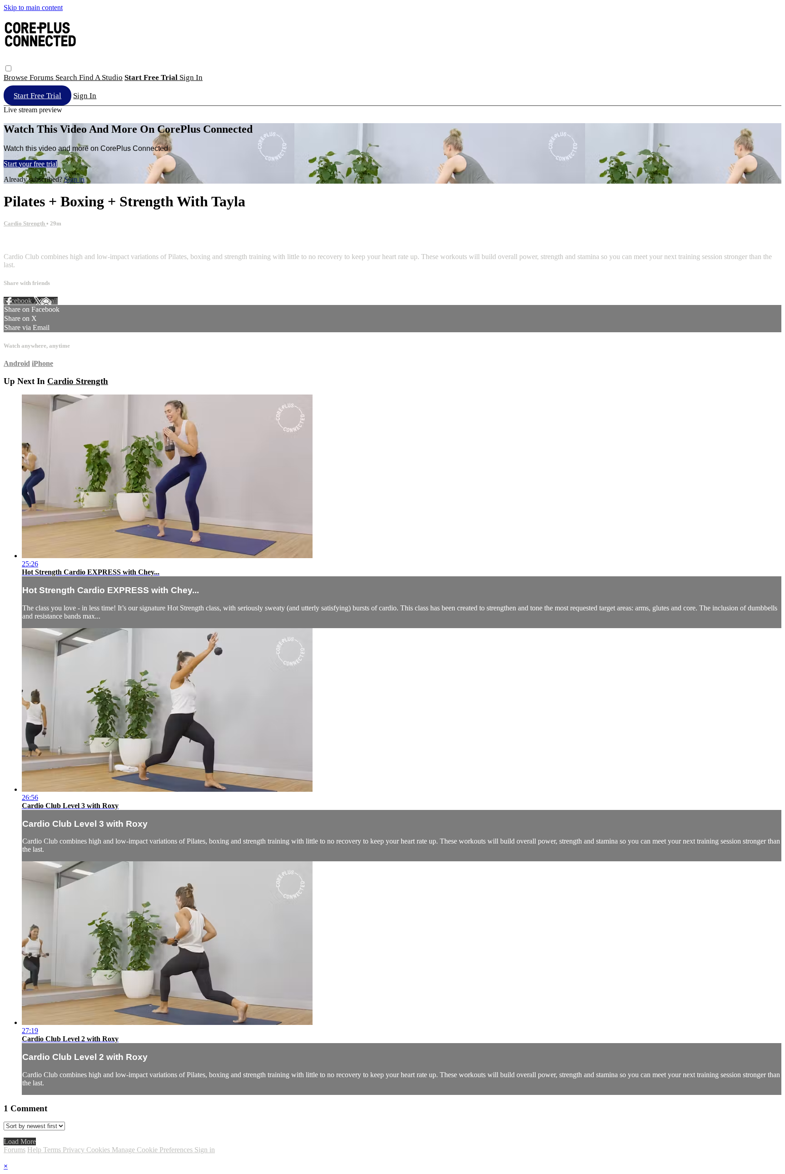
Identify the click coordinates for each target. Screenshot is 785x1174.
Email (49, 301)
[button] (8, 68)
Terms (53, 1150)
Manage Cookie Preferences (153, 1150)
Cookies (99, 1150)
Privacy (74, 1150)
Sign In (84, 95)
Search (67, 77)
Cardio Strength (25, 223)
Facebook (19, 301)
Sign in (191, 77)
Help (35, 1150)
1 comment (19, 241)
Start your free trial (30, 164)
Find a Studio (101, 77)
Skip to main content (33, 7)
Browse (17, 77)
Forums (42, 77)
